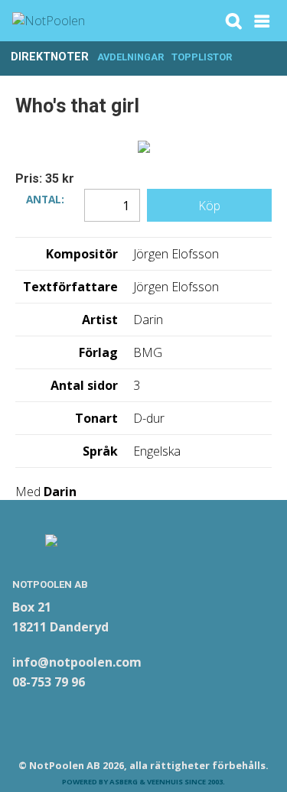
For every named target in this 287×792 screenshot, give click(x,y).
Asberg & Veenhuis (146, 782)
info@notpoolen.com (77, 662)
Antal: (45, 198)
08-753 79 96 (48, 682)
